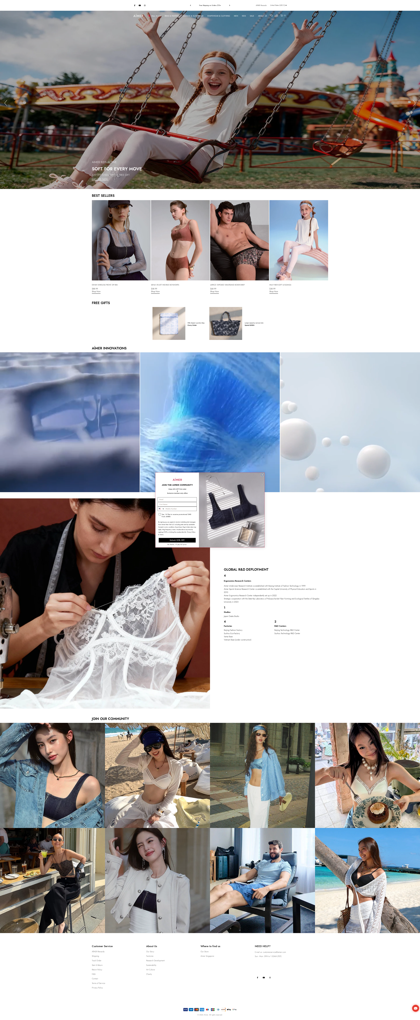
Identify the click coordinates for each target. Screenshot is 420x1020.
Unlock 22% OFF (177, 540)
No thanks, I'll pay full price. (177, 544)
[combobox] (161, 509)
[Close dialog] (262, 475)
